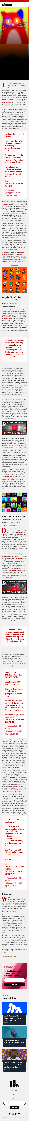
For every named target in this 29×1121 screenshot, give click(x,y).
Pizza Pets (8, 476)
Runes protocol (6, 102)
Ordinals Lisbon (7, 455)
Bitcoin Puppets (7, 210)
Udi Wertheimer (17, 558)
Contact (14, 1090)
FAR (3, 536)
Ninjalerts (13, 310)
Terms (14, 1094)
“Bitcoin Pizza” (6, 317)
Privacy (14, 1098)
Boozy (3, 327)
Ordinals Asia (9, 454)
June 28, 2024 (11, 195)
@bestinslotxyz (12, 148)
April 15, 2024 (11, 886)
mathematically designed (16, 327)
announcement (12, 786)
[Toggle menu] (25, 4)
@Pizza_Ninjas (14, 169)
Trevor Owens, (8, 318)
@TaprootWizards (13, 693)
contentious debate (16, 570)
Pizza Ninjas (15, 300)
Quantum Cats (12, 223)
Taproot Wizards (20, 529)
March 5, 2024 (11, 734)
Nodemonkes (6, 204)
